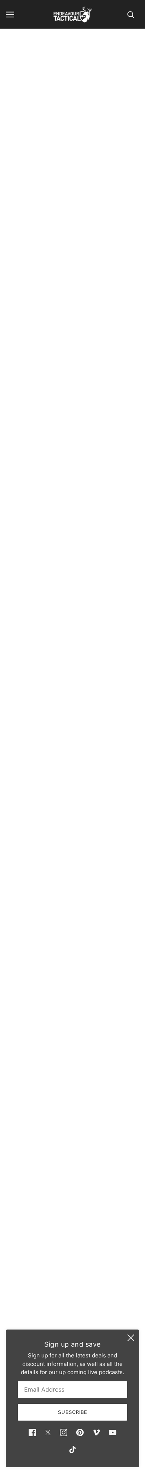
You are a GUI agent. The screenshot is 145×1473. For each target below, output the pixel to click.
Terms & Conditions (72, 1295)
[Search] (131, 14)
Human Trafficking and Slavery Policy (73, 1317)
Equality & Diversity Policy (72, 1306)
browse (23, 93)
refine (123, 93)
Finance (72, 1272)
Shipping (72, 1284)
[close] (131, 1337)
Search (72, 1261)
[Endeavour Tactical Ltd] (73, 14)
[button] (33, 1072)
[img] (32, 1432)
